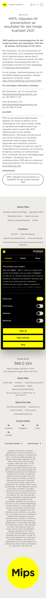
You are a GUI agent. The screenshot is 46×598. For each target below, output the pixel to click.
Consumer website (12, 443)
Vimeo (37, 428)
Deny (23, 345)
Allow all (23, 331)
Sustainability (19, 386)
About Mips (23, 207)
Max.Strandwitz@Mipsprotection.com (19, 94)
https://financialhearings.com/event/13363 (22, 81)
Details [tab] (23, 258)
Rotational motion (15, 216)
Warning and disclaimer (16, 407)
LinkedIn (8, 435)
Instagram (23, 428)
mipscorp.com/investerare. (17, 68)
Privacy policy (30, 410)
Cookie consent (16, 410)
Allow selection (23, 338)
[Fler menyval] (41, 5)
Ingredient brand (36, 212)
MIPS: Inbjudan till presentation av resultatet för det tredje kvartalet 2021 (23, 179)
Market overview (31, 216)
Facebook (9, 428)
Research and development (19, 220)
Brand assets (33, 443)
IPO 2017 (14, 234)
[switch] (40, 306)
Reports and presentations (14, 238)
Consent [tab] (8, 258)
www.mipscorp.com (11, 166)
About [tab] (37, 258)
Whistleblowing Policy (23, 414)
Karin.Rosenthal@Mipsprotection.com (19, 105)
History (35, 220)
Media (29, 386)
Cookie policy (34, 407)
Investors (23, 229)
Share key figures (28, 234)
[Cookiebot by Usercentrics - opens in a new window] (33, 251)
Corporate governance (34, 383)
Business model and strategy (15, 212)
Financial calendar (35, 238)
